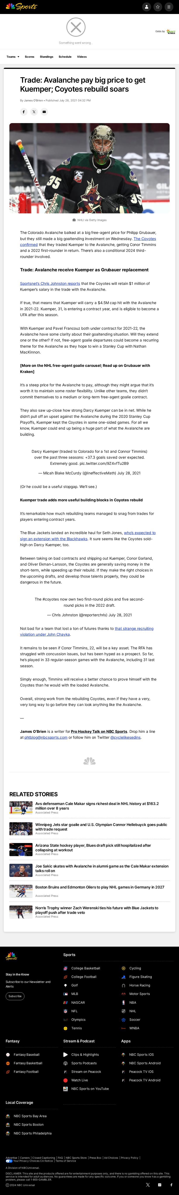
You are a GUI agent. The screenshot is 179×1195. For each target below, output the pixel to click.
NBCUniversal (30, 1167)
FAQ (60, 1157)
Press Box (96, 1157)
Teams (11, 56)
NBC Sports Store (76, 1157)
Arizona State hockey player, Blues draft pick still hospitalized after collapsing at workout (93, 847)
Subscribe (15, 996)
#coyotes (51, 599)
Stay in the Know (17, 974)
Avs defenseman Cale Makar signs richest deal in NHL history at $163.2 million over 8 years (97, 805)
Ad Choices (111, 1157)
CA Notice (46, 1160)
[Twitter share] (34, 111)
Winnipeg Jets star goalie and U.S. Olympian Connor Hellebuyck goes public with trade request (101, 826)
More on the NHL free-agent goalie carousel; (62, 365)
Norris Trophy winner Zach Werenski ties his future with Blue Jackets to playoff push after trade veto (96, 910)
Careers (25, 1157)
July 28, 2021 (129, 473)
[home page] (21, 6)
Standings (46, 56)
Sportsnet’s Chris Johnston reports (50, 283)
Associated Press (46, 812)
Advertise (11, 1157)
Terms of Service (65, 1160)
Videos (81, 56)
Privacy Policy (129, 1157)
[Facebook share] (24, 111)
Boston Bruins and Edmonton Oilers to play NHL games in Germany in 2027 (99, 887)
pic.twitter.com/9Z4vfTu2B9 (104, 463)
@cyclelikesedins (125, 737)
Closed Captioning (43, 1157)
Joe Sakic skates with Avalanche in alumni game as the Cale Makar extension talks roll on (101, 868)
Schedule (65, 56)
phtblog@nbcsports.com (45, 737)
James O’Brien (33, 100)
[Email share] (44, 111)
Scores (29, 56)
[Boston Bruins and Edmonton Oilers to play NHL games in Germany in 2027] (21, 891)
